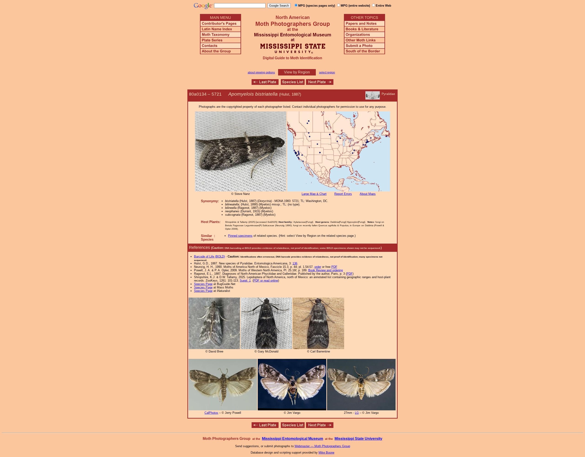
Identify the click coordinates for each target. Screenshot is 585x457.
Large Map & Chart (314, 194)
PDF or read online (265, 280)
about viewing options (261, 72)
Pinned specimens (240, 235)
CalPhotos (211, 412)
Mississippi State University (358, 439)
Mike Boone (326, 452)
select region (327, 72)
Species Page (203, 284)
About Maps (368, 194)
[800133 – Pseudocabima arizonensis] (265, 84)
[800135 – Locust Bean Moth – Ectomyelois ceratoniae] (319, 84)
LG (357, 412)
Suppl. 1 (245, 280)
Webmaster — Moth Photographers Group (322, 446)
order (317, 267)
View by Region (297, 72)
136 (294, 263)
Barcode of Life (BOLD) (209, 256)
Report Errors (343, 194)
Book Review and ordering (325, 270)
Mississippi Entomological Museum (292, 439)
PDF (334, 267)
